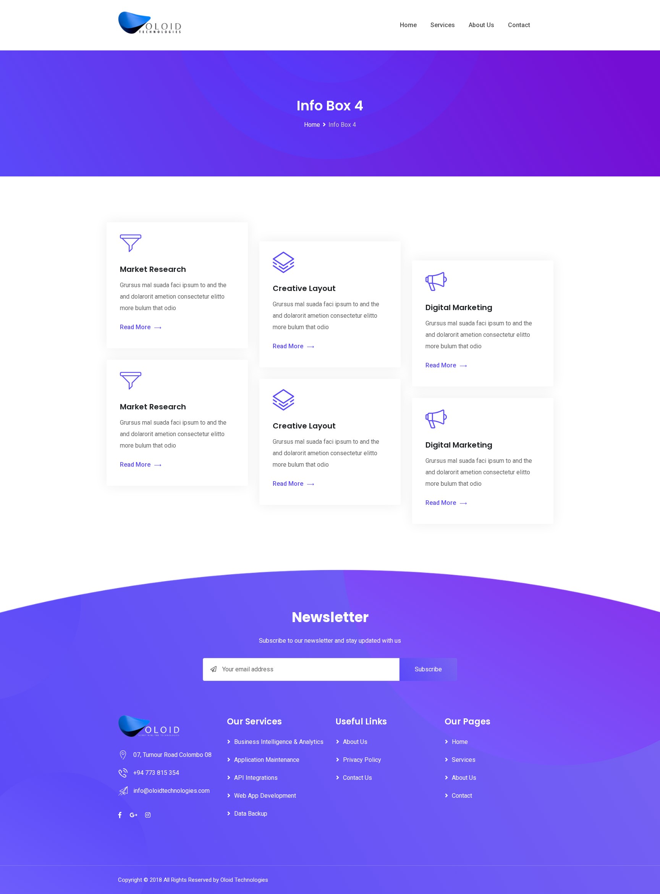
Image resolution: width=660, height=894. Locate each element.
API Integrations (256, 777)
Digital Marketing (458, 307)
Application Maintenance (266, 759)
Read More (135, 327)
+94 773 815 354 (156, 772)
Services (442, 25)
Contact (519, 25)
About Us (481, 25)
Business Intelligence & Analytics (279, 741)
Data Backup (250, 813)
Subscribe (428, 669)
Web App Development (265, 795)
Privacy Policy (362, 759)
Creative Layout (304, 288)
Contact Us (357, 777)
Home (408, 25)
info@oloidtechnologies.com (171, 790)
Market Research (153, 269)
